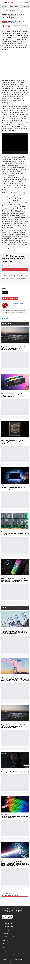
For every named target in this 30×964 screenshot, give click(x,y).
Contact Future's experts (8, 926)
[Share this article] (3, 26)
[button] (28, 2)
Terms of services (20, 273)
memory (4, 292)
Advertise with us (6, 940)
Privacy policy (5, 930)
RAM (12, 10)
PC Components (5, 10)
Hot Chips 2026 (14, 6)
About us (4, 943)
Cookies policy (5, 933)
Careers (4, 950)
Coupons (4, 947)
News (3, 21)
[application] (15, 142)
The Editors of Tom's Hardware (16, 21)
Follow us (17, 26)
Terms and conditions (7, 923)
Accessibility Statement (8, 937)
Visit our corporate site (13, 912)
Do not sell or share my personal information (13, 954)
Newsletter (25, 26)
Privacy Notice (22, 275)
